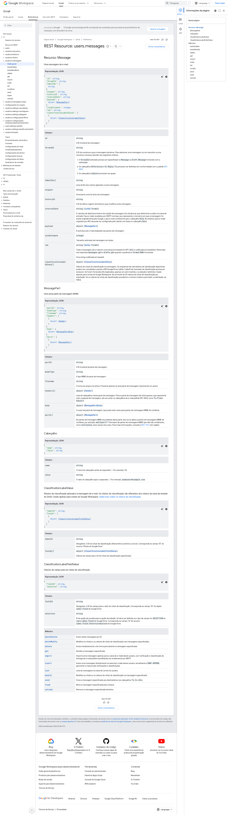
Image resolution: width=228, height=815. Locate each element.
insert (48, 663)
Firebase (95, 799)
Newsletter (135, 775)
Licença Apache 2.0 (68, 721)
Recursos (98, 3)
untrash (49, 689)
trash (47, 685)
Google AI (133, 799)
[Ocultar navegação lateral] (31, 810)
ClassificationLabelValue (71, 118)
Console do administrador (95, 771)
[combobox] (178, 3)
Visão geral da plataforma (49, 771)
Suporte (76, 17)
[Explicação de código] (162, 77)
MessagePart (63, 102)
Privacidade (61, 809)
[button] (17, 37)
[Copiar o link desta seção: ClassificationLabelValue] (76, 488)
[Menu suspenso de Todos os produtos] (89, 3)
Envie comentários (156, 46)
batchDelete (51, 637)
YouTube (134, 784)
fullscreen (219, 10)
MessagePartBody (65, 331)
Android (71, 799)
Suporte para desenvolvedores (51, 784)
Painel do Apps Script (93, 775)
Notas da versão (45, 780)
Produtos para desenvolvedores (52, 775)
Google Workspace (64, 40)
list (47, 670)
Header (62, 321)
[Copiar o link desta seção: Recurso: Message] (73, 57)
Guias (20, 17)
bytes (87, 245)
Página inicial (48, 3)
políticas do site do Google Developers (116, 721)
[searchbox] (17, 25)
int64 (87, 208)
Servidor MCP (49, 17)
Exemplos (64, 17)
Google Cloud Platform (114, 799)
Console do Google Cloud (95, 780)
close (223, 10)
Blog (133, 771)
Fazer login (220, 3)
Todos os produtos (77, 3)
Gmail (61, 3)
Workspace (26, 3)
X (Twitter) (135, 780)
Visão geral (8, 17)
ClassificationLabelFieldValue (74, 519)
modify (48, 675)
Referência (33, 17)
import (48, 656)
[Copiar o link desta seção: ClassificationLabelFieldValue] (81, 564)
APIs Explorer (90, 784)
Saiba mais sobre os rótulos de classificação (120, 497)
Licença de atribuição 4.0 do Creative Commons (130, 719)
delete (48, 646)
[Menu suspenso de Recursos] (106, 3)
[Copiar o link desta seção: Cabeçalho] (59, 433)
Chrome (83, 799)
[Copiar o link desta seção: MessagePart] (63, 288)
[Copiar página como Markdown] (116, 46)
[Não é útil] (166, 40)
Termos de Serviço (46, 788)
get (46, 651)
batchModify (51, 641)
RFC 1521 (145, 425)
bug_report (215, 10)
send (47, 680)
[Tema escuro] (166, 77)
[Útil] (163, 40)
